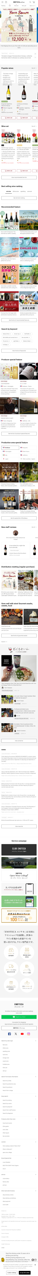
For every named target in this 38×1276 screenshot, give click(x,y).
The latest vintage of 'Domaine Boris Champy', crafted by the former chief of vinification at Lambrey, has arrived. (16, 57)
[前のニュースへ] (35, 54)
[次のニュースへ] (35, 57)
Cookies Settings (11, 1272)
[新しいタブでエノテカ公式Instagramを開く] (28, 1033)
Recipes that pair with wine (21, 718)
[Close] (35, 1265)
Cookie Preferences (5, 1244)
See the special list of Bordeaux (19, 518)
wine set (29, 191)
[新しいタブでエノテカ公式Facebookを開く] (9, 1033)
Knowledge (17, 703)
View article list (19, 740)
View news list (19, 826)
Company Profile (4, 1237)
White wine (16, 191)
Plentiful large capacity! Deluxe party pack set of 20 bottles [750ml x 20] (8, 149)
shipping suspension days (27, 1217)
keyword (3, 641)
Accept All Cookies (25, 1272)
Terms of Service (5, 1233)
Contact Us (3, 1210)
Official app (22, 1028)
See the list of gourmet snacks (19, 635)
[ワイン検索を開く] (30, 2)
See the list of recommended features (19, 320)
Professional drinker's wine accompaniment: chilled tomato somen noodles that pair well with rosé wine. (24, 711)
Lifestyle (17, 733)
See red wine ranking (19, 198)
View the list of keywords (19, 350)
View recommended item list (19, 177)
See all (33, 68)
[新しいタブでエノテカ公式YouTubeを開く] (22, 1033)
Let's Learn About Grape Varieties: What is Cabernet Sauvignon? (25, 697)
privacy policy (4, 1226)
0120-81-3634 (12, 1214)
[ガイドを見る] (6, 2)
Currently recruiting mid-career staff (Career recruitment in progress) (16, 1240)
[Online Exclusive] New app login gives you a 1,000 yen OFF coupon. (17, 820)
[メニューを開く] (2, 2)
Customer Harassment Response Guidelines (11, 1229)
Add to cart (9, 117)
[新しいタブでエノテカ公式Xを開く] (15, 1033)
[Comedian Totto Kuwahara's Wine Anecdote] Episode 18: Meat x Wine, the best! (24, 726)
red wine (8, 191)
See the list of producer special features (19, 433)
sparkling (23, 191)
